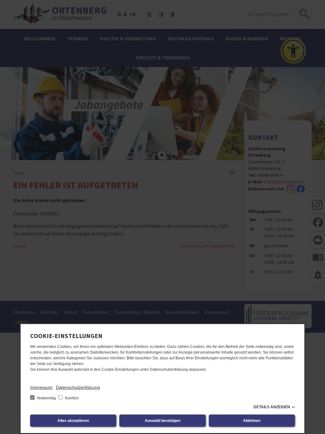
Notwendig (46, 398)
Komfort (71, 398)
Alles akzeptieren (73, 420)
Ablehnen (251, 420)
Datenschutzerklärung (78, 387)
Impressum (41, 387)
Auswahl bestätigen (162, 420)
